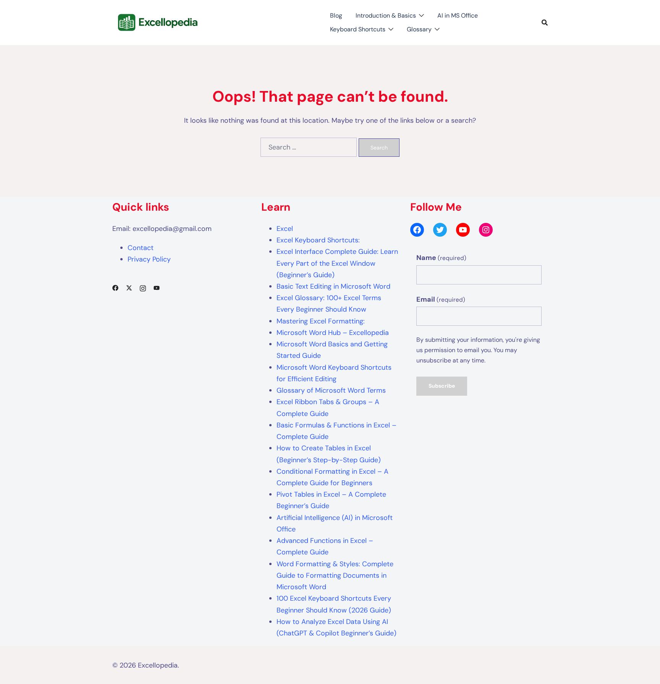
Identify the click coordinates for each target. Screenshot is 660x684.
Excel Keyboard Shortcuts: (318, 240)
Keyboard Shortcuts (357, 29)
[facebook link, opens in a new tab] (115, 287)
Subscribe (442, 385)
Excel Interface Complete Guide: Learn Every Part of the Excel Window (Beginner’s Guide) (337, 263)
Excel (285, 228)
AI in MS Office (457, 15)
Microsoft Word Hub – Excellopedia (333, 332)
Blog (336, 15)
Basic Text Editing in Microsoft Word (333, 286)
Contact (141, 247)
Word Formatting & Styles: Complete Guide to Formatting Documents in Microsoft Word (335, 575)
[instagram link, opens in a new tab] (143, 287)
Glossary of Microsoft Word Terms (331, 390)
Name (441, 257)
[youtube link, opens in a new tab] (157, 287)
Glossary (419, 29)
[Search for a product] (545, 22)
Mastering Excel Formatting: (321, 321)
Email (440, 299)
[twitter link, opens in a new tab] (129, 287)
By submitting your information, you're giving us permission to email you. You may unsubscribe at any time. (478, 350)
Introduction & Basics (386, 15)
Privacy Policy (149, 259)
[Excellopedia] (157, 21)
